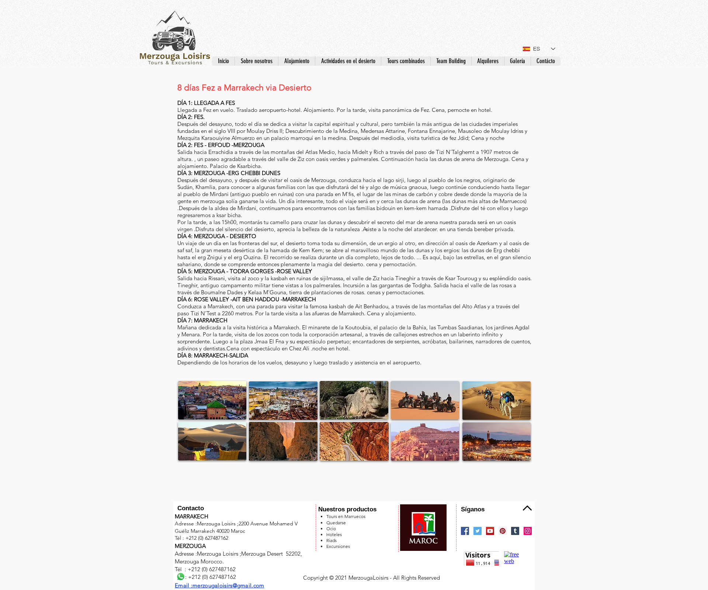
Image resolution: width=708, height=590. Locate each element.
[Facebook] (465, 531)
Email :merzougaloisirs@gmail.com (219, 585)
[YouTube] (490, 531)
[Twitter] (477, 531)
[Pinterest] (503, 531)
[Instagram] (528, 531)
